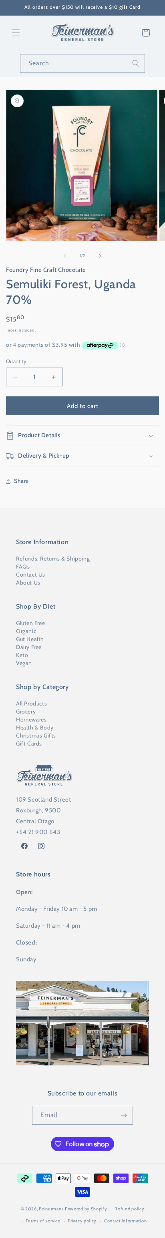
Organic (26, 631)
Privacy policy (82, 1221)
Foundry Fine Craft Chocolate (46, 269)
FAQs (23, 566)
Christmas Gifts (36, 735)
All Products (31, 703)
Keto (22, 655)
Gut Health (30, 639)
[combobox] (82, 63)
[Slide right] (100, 256)
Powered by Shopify (86, 1208)
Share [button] (21, 480)
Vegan (24, 663)
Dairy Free (29, 647)
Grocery (26, 711)
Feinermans (51, 1208)
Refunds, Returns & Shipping (53, 558)
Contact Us (30, 574)
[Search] (136, 63)
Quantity (16, 361)
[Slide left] (65, 256)
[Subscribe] (124, 1115)
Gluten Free (30, 623)
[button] (16, 33)
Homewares (31, 719)
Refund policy (129, 1209)
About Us (28, 582)
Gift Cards (29, 743)
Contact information (125, 1221)
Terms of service (43, 1221)
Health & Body (35, 727)
